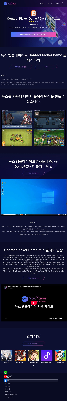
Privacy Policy (9, 397)
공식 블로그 (8, 383)
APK (46, 67)
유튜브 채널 (8, 391)
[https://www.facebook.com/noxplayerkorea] (5, 380)
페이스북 (7, 389)
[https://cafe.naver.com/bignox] (5, 372)
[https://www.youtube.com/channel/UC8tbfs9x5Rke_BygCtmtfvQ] (5, 376)
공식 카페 (7, 386)
